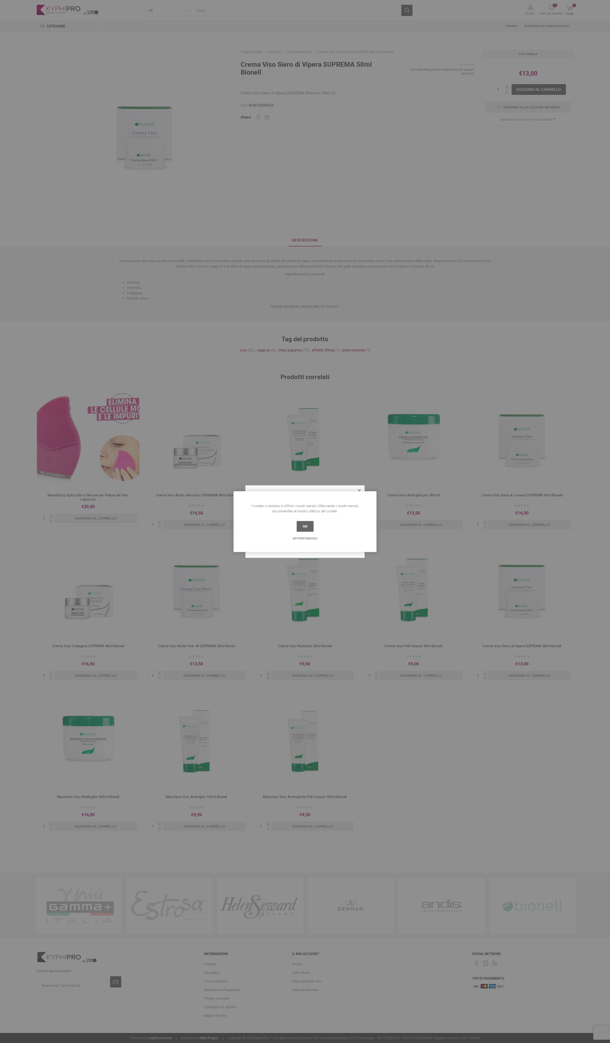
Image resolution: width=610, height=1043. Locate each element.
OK (305, 526)
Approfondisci (305, 538)
